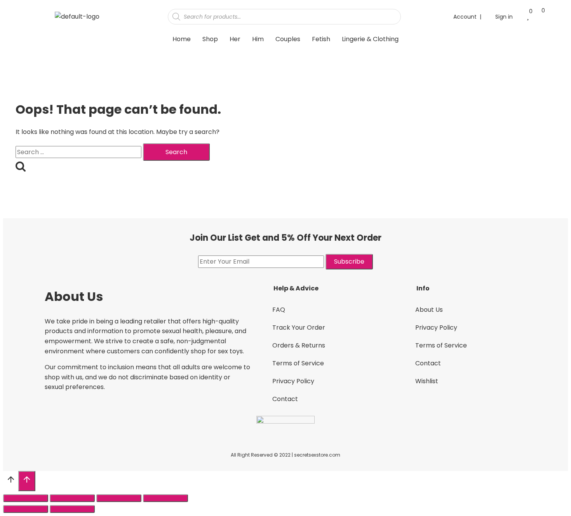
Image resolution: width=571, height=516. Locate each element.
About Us (429, 309)
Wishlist (426, 381)
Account (465, 17)
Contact (285, 398)
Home (181, 39)
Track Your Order (298, 327)
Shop (210, 39)
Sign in (504, 17)
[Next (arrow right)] (72, 509)
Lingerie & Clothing (370, 39)
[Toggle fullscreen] (118, 498)
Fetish (321, 39)
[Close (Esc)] (25, 498)
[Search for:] (79, 152)
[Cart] (539, 16)
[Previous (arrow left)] (25, 509)
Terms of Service (298, 363)
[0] (528, 16)
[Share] (72, 498)
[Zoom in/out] (165, 498)
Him (258, 39)
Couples (287, 39)
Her (235, 39)
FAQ (278, 309)
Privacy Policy (293, 381)
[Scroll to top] (10, 481)
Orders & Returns (298, 345)
